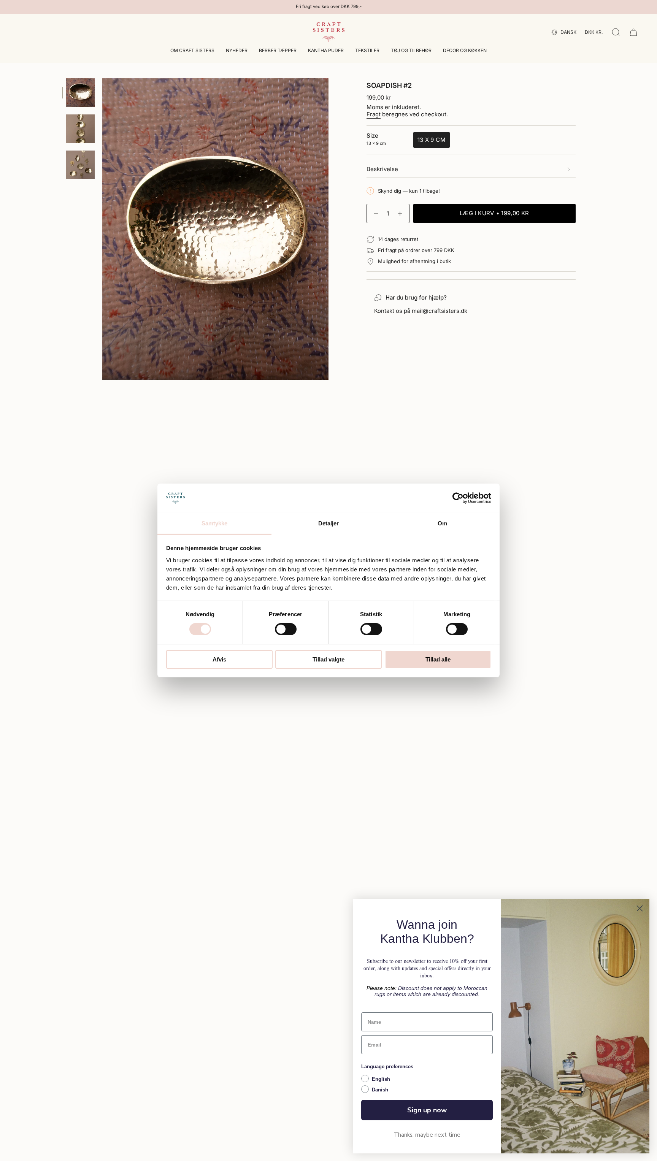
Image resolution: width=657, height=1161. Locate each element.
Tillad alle (438, 659)
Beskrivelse (382, 169)
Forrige (102, 229)
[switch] (286, 629)
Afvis (219, 659)
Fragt (374, 114)
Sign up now (427, 1110)
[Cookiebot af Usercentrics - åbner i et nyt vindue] (458, 498)
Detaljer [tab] (328, 523)
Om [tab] (442, 523)
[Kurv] (633, 32)
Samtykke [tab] (215, 523)
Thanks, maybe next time (427, 1135)
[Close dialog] (639, 908)
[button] (192, 51)
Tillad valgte (328, 659)
